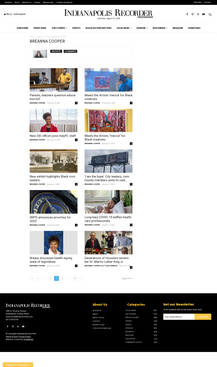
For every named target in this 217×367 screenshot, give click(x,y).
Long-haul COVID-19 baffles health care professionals (108, 219)
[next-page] (81, 278)
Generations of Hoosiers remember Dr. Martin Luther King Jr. (107, 259)
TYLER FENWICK (110, 266)
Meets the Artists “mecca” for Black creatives (105, 137)
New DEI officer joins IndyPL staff (53, 136)
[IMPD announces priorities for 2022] (54, 202)
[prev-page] (32, 278)
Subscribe (203, 316)
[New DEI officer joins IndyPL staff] (54, 120)
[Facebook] (187, 14)
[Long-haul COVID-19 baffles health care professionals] (108, 202)
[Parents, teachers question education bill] (54, 80)
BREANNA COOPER (37, 103)
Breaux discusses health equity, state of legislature (51, 259)
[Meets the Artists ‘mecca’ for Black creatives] (108, 80)
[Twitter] (198, 14)
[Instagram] (193, 14)
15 (75, 278)
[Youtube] (204, 14)
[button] (209, 14)
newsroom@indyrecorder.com (19, 316)
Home (32, 36)
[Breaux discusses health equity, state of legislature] (54, 242)
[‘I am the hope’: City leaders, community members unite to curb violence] (108, 161)
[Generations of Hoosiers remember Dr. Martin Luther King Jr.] (108, 242)
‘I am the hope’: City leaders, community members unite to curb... (107, 178)
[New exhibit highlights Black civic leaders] (54, 161)
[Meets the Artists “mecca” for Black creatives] (108, 120)
